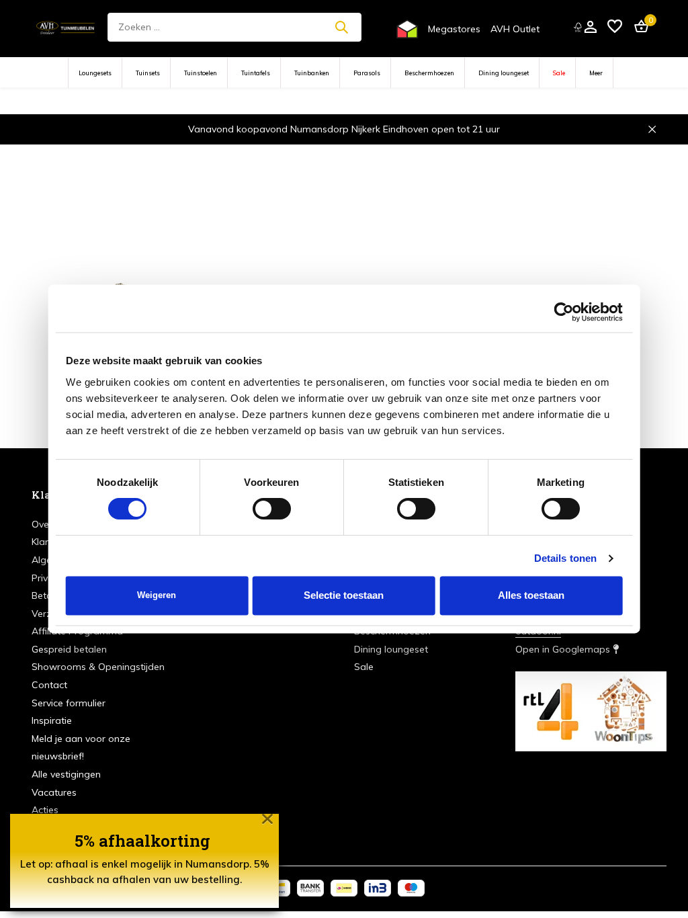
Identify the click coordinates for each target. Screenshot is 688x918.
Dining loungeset (503, 73)
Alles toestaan (531, 595)
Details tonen (565, 559)
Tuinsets (148, 73)
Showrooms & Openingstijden (98, 667)
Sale (559, 73)
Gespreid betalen (69, 649)
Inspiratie (52, 720)
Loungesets (95, 73)
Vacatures (54, 792)
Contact (49, 685)
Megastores (454, 29)
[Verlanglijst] (614, 27)
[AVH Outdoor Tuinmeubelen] (65, 27)
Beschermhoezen (429, 73)
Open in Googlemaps (564, 649)
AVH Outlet (515, 29)
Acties (45, 810)
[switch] (272, 509)
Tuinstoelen (200, 73)
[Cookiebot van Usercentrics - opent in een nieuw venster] (563, 312)
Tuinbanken (311, 73)
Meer (596, 73)
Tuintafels (255, 73)
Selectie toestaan (344, 595)
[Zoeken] (341, 27)
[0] (638, 27)
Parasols (366, 73)
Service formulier (68, 703)
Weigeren (156, 596)
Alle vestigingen (66, 774)
